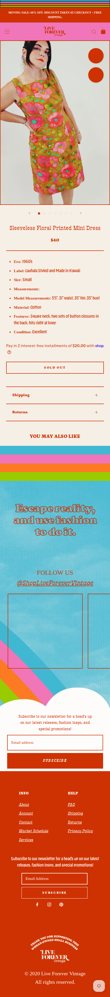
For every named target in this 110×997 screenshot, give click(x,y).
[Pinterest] (61, 904)
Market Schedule (33, 831)
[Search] (94, 31)
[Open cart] (103, 31)
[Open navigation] (7, 31)
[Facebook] (37, 904)
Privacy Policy (80, 831)
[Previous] (29, 213)
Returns (20, 412)
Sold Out (55, 368)
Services (26, 840)
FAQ (71, 804)
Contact (25, 822)
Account (26, 813)
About (24, 804)
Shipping (20, 395)
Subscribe (55, 760)
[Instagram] (49, 904)
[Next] (81, 213)
